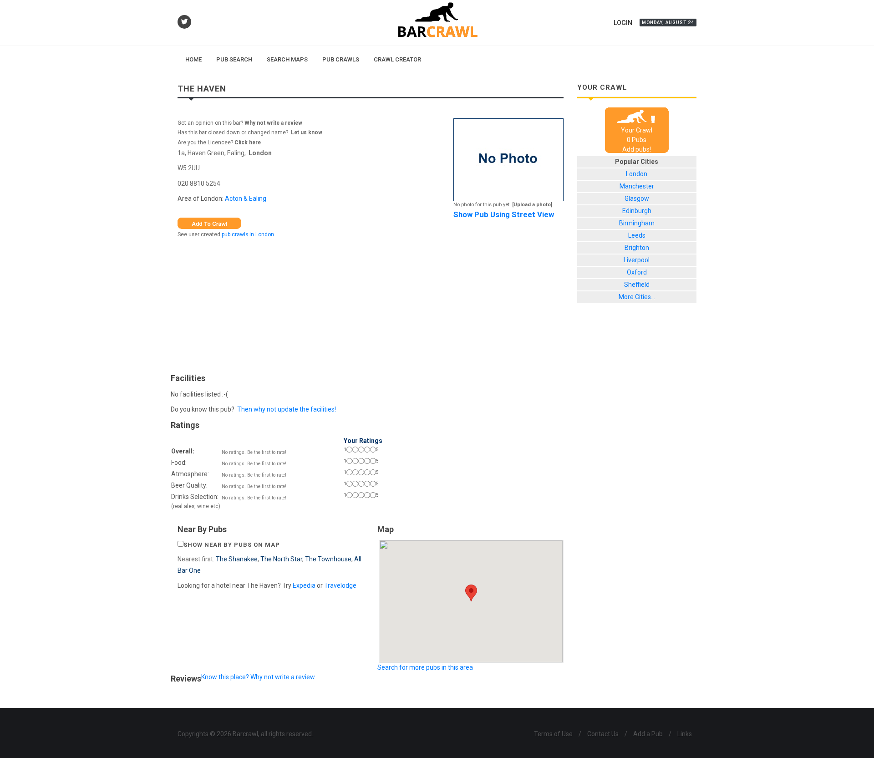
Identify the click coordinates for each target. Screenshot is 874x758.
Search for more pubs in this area (425, 667)
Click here (247, 142)
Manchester (637, 186)
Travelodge (340, 585)
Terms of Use (553, 734)
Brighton (637, 247)
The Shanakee (237, 559)
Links (684, 734)
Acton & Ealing (245, 198)
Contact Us (603, 734)
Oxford (637, 272)
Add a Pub (648, 734)
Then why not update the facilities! (286, 409)
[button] (471, 593)
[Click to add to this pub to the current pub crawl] (209, 222)
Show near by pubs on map (231, 544)
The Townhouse (328, 559)
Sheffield (637, 284)
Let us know (306, 132)
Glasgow (637, 198)
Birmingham (637, 223)
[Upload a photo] (532, 205)
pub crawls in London (248, 234)
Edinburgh (636, 210)
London (260, 153)
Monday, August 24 (668, 22)
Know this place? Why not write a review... (260, 677)
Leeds (636, 235)
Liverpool (637, 260)
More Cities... (637, 296)
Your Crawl (636, 130)
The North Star (281, 559)
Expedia (304, 585)
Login (623, 22)
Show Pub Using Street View (503, 214)
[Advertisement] (371, 303)
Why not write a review (272, 123)
